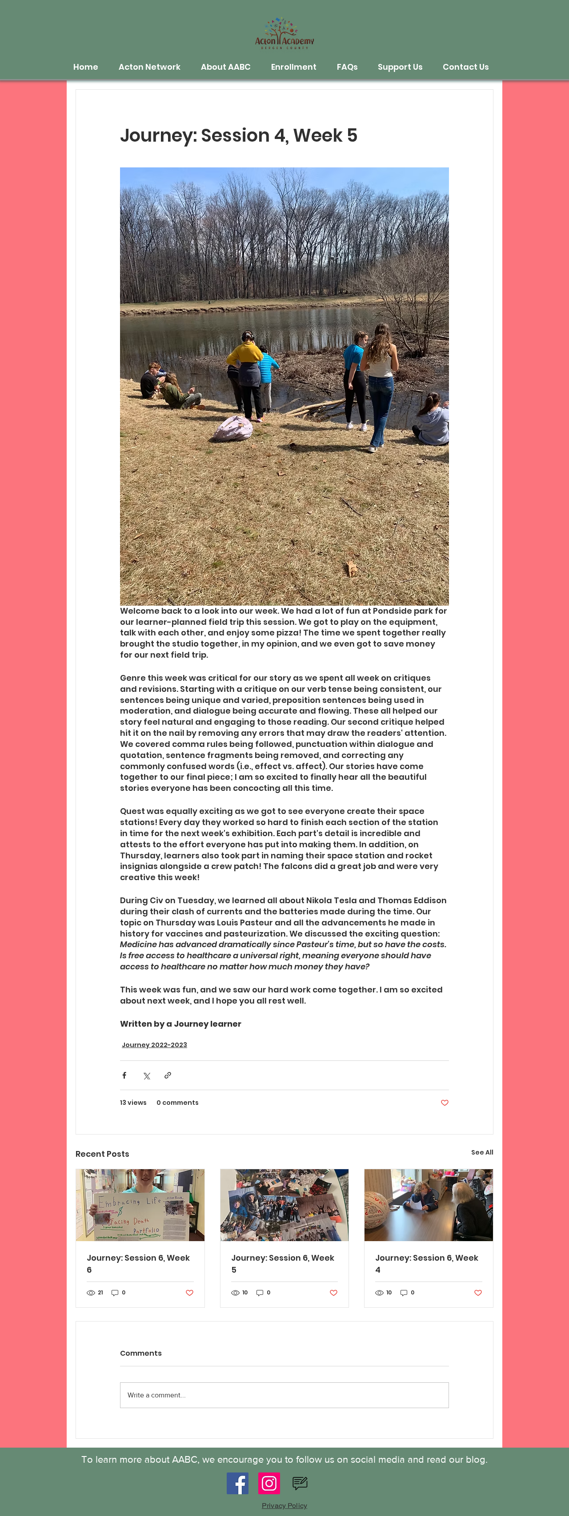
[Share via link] (168, 1075)
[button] (153, 67)
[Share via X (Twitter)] (146, 1075)
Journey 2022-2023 (154, 1044)
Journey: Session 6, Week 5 (282, 1263)
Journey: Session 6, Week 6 (138, 1263)
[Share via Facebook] (124, 1075)
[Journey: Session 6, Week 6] (140, 1205)
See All (482, 1152)
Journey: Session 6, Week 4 (426, 1263)
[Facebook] (237, 1483)
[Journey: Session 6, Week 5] (284, 1205)
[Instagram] (269, 1483)
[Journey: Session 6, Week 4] (429, 1205)
